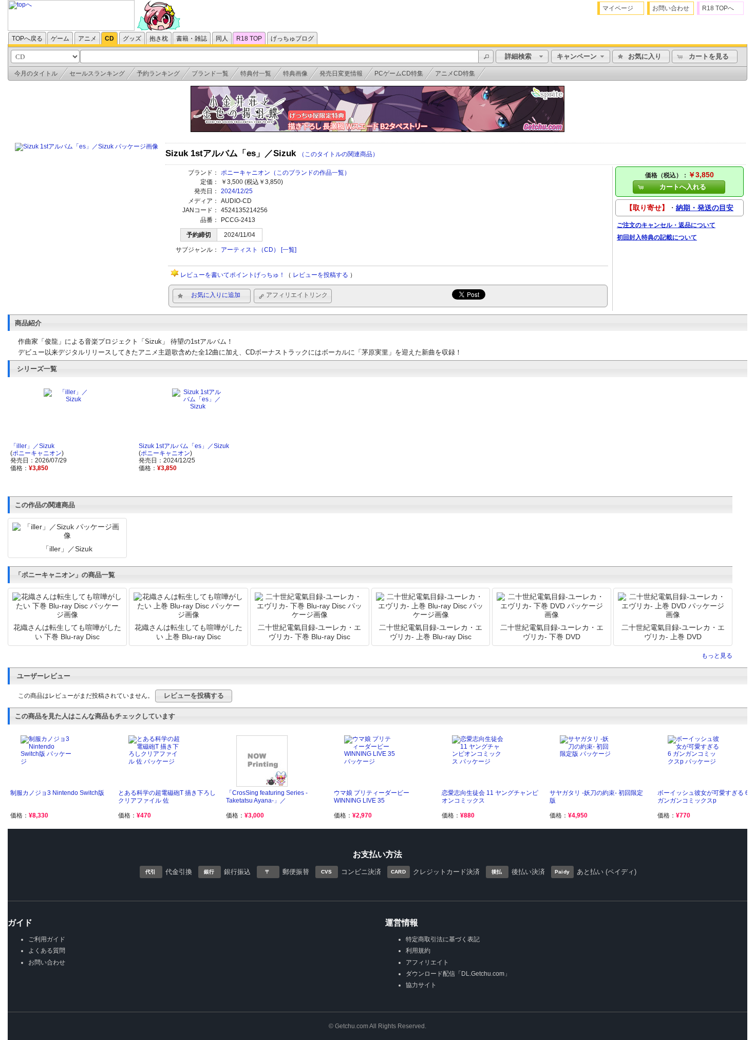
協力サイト (421, 985)
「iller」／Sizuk (32, 446)
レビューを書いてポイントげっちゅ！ (232, 274)
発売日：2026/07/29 (38, 460)
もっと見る (717, 655)
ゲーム (60, 38)
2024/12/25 (237, 191)
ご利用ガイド (46, 939)
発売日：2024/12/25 (167, 460)
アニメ (87, 38)
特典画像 (295, 73)
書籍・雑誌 (191, 38)
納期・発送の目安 (704, 207)
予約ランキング (158, 73)
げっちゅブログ (292, 38)
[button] (486, 56)
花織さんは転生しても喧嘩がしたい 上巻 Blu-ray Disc (188, 631)
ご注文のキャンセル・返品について (666, 225)
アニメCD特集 (455, 73)
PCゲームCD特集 (398, 73)
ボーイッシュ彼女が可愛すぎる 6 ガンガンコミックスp (703, 796)
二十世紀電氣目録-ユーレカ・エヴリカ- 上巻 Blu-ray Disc (430, 631)
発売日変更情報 (341, 73)
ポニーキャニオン (245, 172)
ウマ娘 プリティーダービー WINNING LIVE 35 (371, 796)
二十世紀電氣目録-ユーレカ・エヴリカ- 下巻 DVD (551, 631)
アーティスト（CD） (250, 249)
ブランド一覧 (210, 73)
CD (109, 38)
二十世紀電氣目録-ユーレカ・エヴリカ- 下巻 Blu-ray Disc (309, 631)
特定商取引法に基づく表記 (443, 939)
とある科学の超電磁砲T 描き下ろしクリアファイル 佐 (167, 796)
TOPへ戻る (27, 38)
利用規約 (418, 950)
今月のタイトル (36, 73)
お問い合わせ (670, 8)
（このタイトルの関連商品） (338, 154)
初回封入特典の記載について (657, 237)
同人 (222, 38)
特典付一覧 (255, 73)
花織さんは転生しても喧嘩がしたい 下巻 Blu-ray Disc (67, 631)
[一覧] (288, 249)
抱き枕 (158, 38)
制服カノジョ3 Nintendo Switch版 (57, 792)
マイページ (617, 8)
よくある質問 (46, 950)
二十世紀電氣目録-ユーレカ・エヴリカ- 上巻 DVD (673, 631)
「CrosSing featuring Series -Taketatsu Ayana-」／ (267, 796)
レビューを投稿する (320, 274)
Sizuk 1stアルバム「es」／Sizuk (184, 446)
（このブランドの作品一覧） (310, 172)
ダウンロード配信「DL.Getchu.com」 (458, 973)
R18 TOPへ (718, 8)
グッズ (132, 38)
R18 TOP (249, 38)
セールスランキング (97, 73)
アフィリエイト (427, 962)
